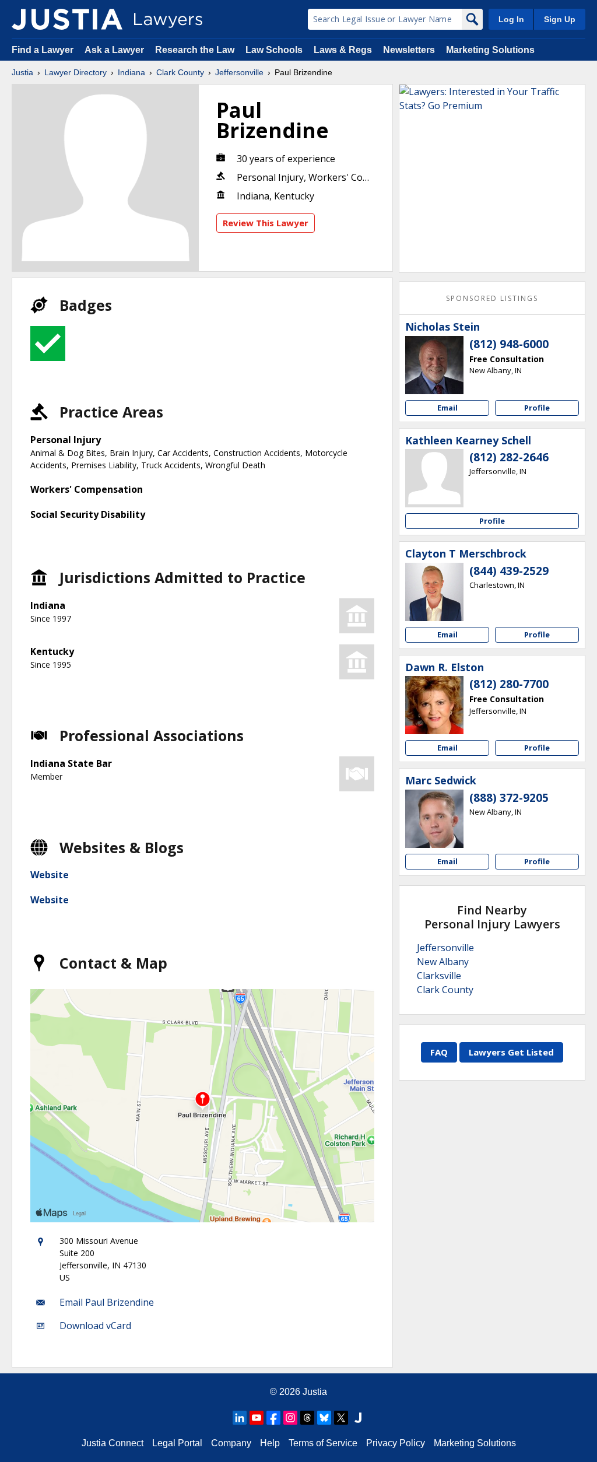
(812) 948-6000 (509, 344)
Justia (22, 72)
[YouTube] (257, 1418)
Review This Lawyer (265, 223)
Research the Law (194, 50)
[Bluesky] (324, 1418)
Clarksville (439, 975)
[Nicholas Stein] (434, 365)
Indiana (131, 72)
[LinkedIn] (240, 1418)
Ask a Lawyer (115, 50)
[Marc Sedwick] (434, 819)
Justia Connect (112, 1443)
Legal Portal (177, 1443)
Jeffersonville (239, 72)
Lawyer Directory (75, 72)
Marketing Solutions (490, 50)
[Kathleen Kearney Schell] (434, 478)
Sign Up (559, 19)
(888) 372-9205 (509, 797)
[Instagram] (290, 1418)
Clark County (180, 72)
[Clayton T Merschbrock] (434, 592)
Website (49, 874)
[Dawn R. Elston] (434, 705)
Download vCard (95, 1325)
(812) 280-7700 (509, 684)
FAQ (439, 1052)
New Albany (443, 961)
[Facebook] (273, 1418)
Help (270, 1443)
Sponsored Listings (492, 298)
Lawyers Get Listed (511, 1052)
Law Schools (274, 50)
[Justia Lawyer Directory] (67, 19)
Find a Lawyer (42, 50)
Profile (537, 407)
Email (447, 407)
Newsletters (409, 50)
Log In (511, 19)
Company (231, 1443)
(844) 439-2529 (509, 571)
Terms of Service (323, 1443)
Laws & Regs (343, 50)
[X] (341, 1418)
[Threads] (307, 1418)
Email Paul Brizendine (106, 1302)
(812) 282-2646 (509, 457)
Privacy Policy (395, 1443)
